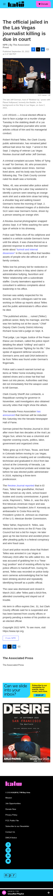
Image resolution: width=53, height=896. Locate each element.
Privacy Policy (11, 815)
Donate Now (10, 809)
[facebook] (8, 845)
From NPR (11, 638)
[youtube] (8, 861)
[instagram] (8, 850)
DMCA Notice (11, 838)
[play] (4, 892)
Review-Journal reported (21, 485)
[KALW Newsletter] (26, 690)
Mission (8, 798)
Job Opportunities (13, 803)
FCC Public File (12, 821)
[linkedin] (8, 855)
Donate (44, 4)
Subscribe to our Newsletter (17, 826)
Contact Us (10, 832)
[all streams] (49, 892)
